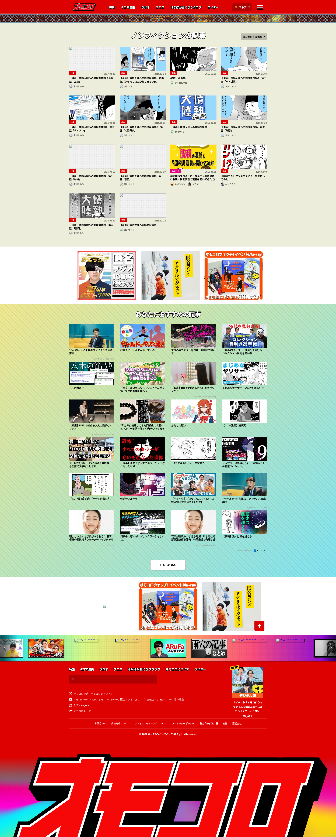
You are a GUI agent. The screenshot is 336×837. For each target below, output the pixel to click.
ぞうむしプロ (181, 82)
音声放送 (179, 699)
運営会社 (236, 723)
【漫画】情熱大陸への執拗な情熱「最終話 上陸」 (91, 79)
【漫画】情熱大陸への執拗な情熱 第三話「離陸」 (142, 177)
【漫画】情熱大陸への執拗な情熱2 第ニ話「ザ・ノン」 (92, 128)
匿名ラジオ (126, 699)
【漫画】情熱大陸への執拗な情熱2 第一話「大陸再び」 (142, 128)
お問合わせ (100, 723)
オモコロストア (82, 711)
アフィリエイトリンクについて (151, 723)
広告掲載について (120, 723)
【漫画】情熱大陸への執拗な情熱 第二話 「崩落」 (91, 226)
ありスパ (140, 699)
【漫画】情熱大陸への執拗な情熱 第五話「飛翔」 (243, 128)
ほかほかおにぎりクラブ (186, 7)
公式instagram (82, 705)
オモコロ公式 (81, 693)
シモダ (195, 184)
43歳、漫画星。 (179, 78)
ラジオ (145, 7)
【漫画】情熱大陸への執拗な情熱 (188, 127)
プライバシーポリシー (183, 723)
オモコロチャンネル (102, 693)
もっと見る (169, 565)
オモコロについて (177, 669)
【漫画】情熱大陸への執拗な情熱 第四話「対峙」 (91, 177)
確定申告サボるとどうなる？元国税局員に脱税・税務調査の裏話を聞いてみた (192, 177)
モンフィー (165, 699)
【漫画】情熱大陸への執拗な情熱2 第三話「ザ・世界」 (243, 79)
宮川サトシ (79, 86)
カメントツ (180, 184)
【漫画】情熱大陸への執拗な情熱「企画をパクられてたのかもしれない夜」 (142, 79)
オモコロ (84, 7)
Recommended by (245, 550)
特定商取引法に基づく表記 (213, 723)
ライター (213, 7)
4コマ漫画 (87, 669)
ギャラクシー (231, 184)
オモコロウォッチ (108, 699)
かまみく (152, 699)
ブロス (160, 7)
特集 (112, 7)
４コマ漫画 (128, 7)
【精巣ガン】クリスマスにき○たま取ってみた (243, 177)
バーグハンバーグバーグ (160, 734)
